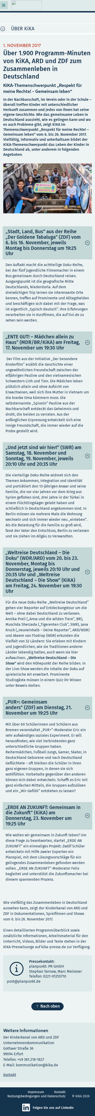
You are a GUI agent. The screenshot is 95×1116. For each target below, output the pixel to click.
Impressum (36, 1092)
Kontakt (59, 1092)
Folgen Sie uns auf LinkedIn (53, 1108)
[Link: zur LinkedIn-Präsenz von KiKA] (27, 1111)
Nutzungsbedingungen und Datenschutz (36, 1096)
